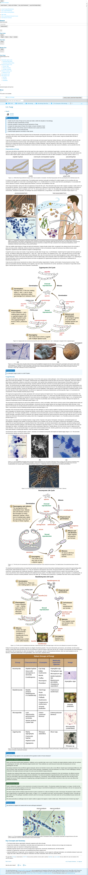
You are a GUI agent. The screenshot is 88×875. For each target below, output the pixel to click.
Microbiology (30, 103)
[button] (5, 78)
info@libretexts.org (71, 873)
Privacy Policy (30, 873)
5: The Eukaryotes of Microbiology (60, 103)
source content (57, 856)
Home (11, 103)
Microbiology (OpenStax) (42, 103)
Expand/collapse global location (81, 103)
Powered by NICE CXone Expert (24, 870)
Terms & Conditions (37, 873)
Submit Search (4, 26)
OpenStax (12, 113)
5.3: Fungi (14, 856)
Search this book (3, 22)
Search (8, 101)
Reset (2, 34)
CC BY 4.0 (25, 856)
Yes (20, 865)
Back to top (8, 861)
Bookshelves (20, 103)
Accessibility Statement (47, 873)
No (25, 865)
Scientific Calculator (7, 69)
